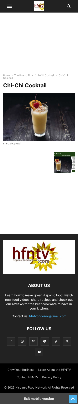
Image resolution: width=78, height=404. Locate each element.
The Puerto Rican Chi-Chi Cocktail (34, 75)
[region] (39, 45)
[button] (9, 6)
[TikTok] (56, 341)
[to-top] (73, 397)
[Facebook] (11, 341)
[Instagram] (22, 341)
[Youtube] (39, 352)
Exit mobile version (39, 398)
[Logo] (39, 273)
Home (6, 75)
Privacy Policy (51, 377)
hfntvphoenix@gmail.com (47, 316)
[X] (67, 341)
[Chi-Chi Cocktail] (39, 139)
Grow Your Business (20, 369)
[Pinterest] (33, 341)
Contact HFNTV (27, 377)
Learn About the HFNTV (54, 369)
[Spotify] (45, 341)
